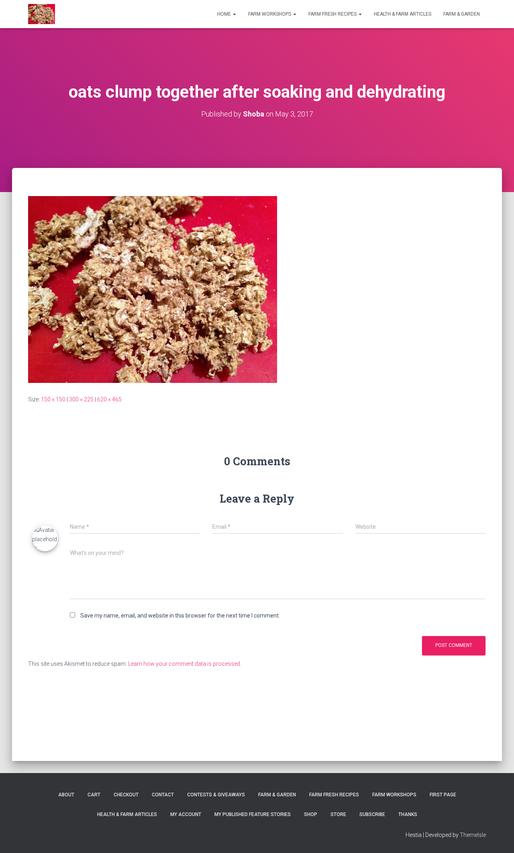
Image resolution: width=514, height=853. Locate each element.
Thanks (407, 814)
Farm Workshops (270, 14)
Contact (163, 795)
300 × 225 (81, 399)
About (66, 795)
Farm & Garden (461, 14)
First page (443, 795)
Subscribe (372, 814)
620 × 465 (109, 399)
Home (224, 14)
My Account (185, 814)
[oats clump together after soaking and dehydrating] (152, 289)
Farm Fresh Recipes (333, 14)
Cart (94, 795)
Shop (310, 814)
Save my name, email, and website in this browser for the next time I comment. (180, 615)
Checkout (126, 795)
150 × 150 (53, 399)
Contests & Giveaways (216, 795)
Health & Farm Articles (402, 14)
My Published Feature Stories (252, 814)
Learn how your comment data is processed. (184, 664)
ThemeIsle (473, 835)
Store (338, 814)
